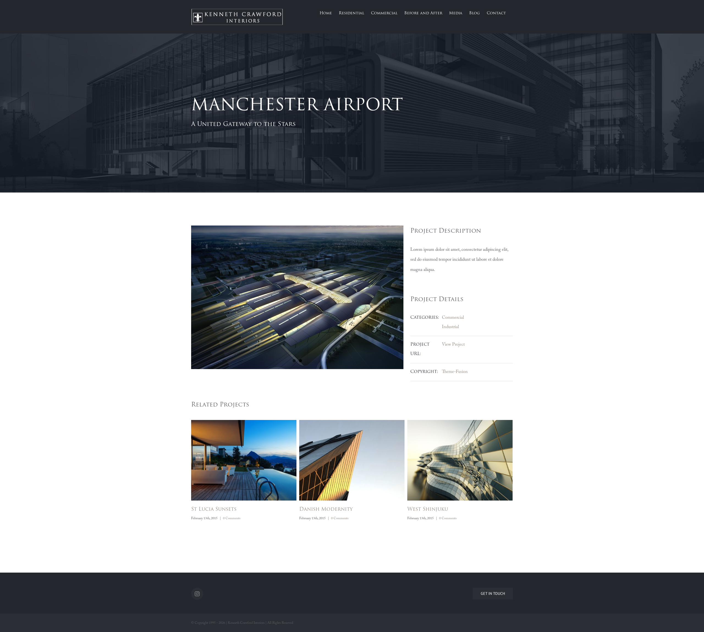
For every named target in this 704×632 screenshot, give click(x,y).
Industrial (450, 327)
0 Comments (231, 518)
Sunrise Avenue (428, 509)
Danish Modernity (217, 509)
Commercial (453, 317)
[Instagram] (197, 594)
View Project (453, 344)
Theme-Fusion (455, 372)
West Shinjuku (319, 509)
